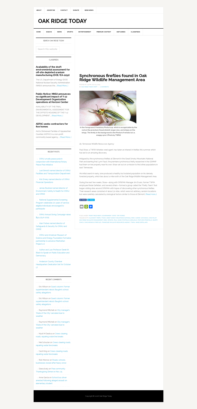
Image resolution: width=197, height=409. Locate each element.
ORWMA (110, 220)
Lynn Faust (153, 218)
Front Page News (95, 215)
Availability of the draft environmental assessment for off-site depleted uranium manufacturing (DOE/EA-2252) (53, 71)
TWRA (133, 222)
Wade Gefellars (142, 222)
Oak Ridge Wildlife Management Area (93, 220)
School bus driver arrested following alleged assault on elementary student (51, 380)
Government (106, 215)
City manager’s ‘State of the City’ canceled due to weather (53, 313)
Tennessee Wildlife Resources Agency (116, 222)
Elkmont (92, 218)
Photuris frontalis (145, 220)
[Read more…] (151, 194)
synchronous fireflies (92, 222)
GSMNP (137, 218)
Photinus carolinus (129, 220)
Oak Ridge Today (62, 21)
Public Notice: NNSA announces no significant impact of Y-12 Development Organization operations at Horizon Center (53, 98)
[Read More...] (62, 86)
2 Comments (104, 87)
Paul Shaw (118, 220)
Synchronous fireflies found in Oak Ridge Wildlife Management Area (113, 77)
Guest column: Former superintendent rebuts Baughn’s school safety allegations (53, 290)
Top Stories (121, 215)
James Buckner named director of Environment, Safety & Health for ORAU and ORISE (52, 191)
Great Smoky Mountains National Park (120, 218)
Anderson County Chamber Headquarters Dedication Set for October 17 (53, 264)
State (114, 215)
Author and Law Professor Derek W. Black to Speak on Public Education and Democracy (52, 253)
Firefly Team (101, 218)
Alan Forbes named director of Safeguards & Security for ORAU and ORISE (51, 226)
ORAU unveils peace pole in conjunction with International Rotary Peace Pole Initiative (51, 162)
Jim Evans (144, 218)
